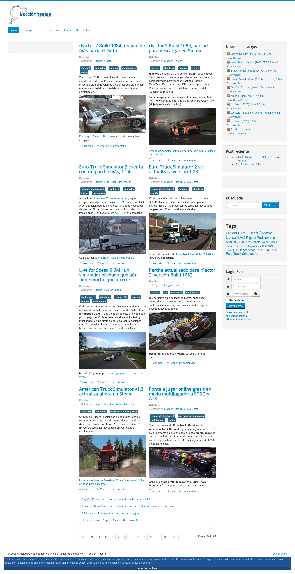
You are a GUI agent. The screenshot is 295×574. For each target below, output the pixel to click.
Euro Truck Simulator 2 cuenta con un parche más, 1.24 (111, 169)
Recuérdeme (236, 300)
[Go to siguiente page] (166, 537)
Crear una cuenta (236, 312)
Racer (260, 164)
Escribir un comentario (113, 146)
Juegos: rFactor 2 (104, 61)
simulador (99, 68)
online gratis (99, 300)
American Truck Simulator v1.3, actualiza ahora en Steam (112, 391)
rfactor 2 (85, 68)
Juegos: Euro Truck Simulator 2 (112, 182)
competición (192, 292)
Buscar (272, 205)
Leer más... (88, 146)
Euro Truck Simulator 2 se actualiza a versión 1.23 (176, 169)
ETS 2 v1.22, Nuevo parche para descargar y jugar (111, 513)
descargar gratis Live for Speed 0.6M (111, 374)
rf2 (165, 292)
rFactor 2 (269, 245)
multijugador (129, 68)
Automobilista (252, 241)
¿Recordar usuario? (237, 316)
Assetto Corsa (235, 241)
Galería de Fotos (49, 30)
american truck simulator (124, 411)
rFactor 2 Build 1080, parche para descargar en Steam (178, 47)
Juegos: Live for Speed (107, 290)
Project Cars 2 (237, 232)
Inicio (13, 30)
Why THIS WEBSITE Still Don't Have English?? (257, 159)
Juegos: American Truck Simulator (114, 404)
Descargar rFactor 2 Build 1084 (97, 136)
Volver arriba (280, 553)
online (84, 71)
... (158, 537)
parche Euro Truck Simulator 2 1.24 (115, 257)
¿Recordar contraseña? (239, 319)
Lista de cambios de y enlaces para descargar (111, 482)
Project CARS (234, 250)
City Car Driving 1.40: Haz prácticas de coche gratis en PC (116, 499)
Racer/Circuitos (234, 57)
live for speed (88, 297)
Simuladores (248, 164)
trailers (84, 192)
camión (155, 192)
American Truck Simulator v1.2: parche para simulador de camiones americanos (128, 506)
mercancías (99, 192)
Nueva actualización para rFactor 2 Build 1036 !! (110, 520)
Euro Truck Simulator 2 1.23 (193, 254)
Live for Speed (269, 241)
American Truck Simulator (260, 250)
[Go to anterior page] (92, 537)
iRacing (270, 238)
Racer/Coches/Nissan (237, 99)
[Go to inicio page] (83, 537)
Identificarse (235, 306)
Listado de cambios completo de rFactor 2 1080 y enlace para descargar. (182, 152)
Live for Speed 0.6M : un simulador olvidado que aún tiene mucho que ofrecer (108, 274)
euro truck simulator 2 (92, 189)
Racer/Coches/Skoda (237, 133)
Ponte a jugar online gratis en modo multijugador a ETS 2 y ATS (180, 393)
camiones (114, 189)
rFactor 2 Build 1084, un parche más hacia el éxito (112, 47)
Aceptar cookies (147, 568)
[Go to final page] (174, 537)
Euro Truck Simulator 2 (242, 253)
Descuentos (83, 30)
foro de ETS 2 (118, 213)
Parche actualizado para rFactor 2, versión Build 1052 (182, 272)
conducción (121, 297)
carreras (113, 68)
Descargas (28, 30)
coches (195, 68)
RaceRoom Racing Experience (243, 246)
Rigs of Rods (255, 237)
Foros (67, 30)
